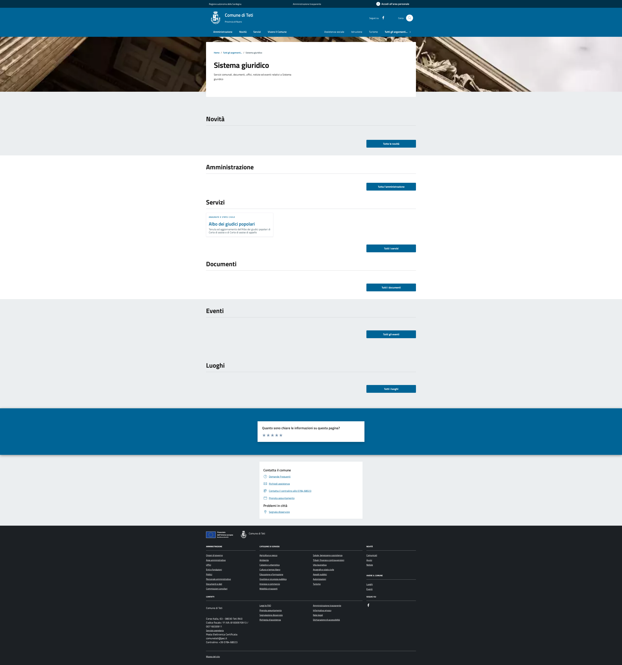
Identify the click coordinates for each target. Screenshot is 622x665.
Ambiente (264, 560)
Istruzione (356, 32)
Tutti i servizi (391, 248)
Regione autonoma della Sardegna (225, 4)
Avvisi (369, 560)
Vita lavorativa (320, 565)
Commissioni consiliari (216, 588)
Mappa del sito (213, 656)
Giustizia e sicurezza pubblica (273, 579)
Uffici (208, 565)
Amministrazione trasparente (307, 4)
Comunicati (371, 555)
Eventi (369, 589)
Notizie (369, 565)
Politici (209, 574)
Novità (243, 32)
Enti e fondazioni (214, 569)
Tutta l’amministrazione (391, 187)
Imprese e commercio (269, 584)
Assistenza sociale (334, 32)
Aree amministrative (216, 560)
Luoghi (369, 584)
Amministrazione (222, 32)
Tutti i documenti (391, 287)
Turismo (373, 32)
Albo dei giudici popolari (232, 224)
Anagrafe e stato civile (222, 217)
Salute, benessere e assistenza (327, 555)
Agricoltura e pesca (268, 555)
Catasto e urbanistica (269, 565)
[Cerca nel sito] (409, 18)
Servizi (257, 32)
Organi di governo (214, 555)
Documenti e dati (214, 584)
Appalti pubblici (320, 574)
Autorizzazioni (319, 579)
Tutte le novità (391, 144)
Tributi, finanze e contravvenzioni (328, 560)
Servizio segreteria (215, 630)
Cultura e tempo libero (269, 569)
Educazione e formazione (271, 574)
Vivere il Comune (277, 32)
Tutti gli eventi (391, 334)
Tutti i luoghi (391, 389)
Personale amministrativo (218, 579)
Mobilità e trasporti (268, 588)
